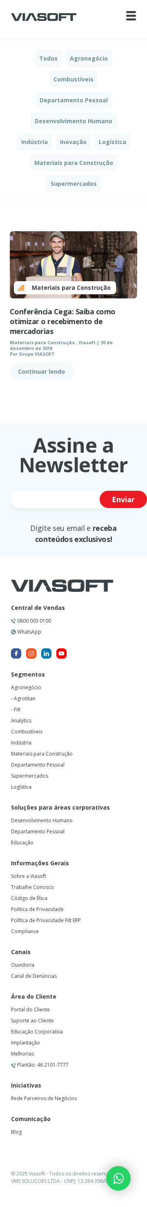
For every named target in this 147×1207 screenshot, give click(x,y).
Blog (16, 1131)
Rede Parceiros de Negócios (44, 1098)
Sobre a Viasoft (28, 876)
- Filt (15, 709)
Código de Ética (29, 898)
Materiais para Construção (73, 163)
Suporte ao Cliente (32, 1020)
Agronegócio (89, 58)
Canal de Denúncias (34, 975)
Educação (22, 842)
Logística (112, 142)
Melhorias (22, 1053)
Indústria (34, 142)
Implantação (25, 1042)
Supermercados (74, 183)
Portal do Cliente (30, 1009)
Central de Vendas (38, 607)
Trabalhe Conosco (32, 887)
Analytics (21, 720)
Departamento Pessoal (74, 100)
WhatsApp (28, 631)
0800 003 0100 (33, 620)
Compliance (25, 931)
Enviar (123, 499)
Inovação (73, 142)
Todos (48, 58)
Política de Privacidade (37, 909)
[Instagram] (31, 653)
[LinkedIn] (46, 653)
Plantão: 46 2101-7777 (42, 1064)
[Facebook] (16, 653)
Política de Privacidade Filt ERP (46, 920)
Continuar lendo (42, 371)
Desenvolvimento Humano (73, 121)
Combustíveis (73, 79)
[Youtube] (61, 653)
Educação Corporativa (37, 1031)
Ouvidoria (22, 964)
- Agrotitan (23, 698)
